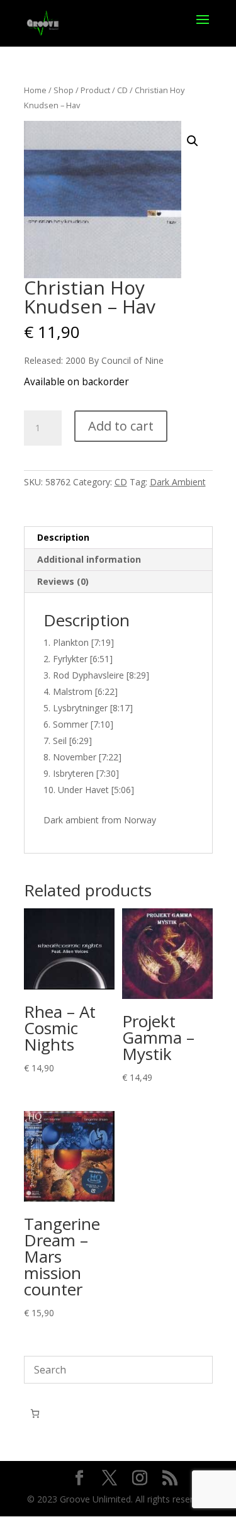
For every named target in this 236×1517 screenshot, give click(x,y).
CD (122, 90)
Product (95, 90)
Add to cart (121, 425)
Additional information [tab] (89, 559)
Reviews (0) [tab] (63, 581)
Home (35, 90)
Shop (63, 90)
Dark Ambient (178, 482)
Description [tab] (63, 537)
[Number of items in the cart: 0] (35, 1413)
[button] (192, 141)
